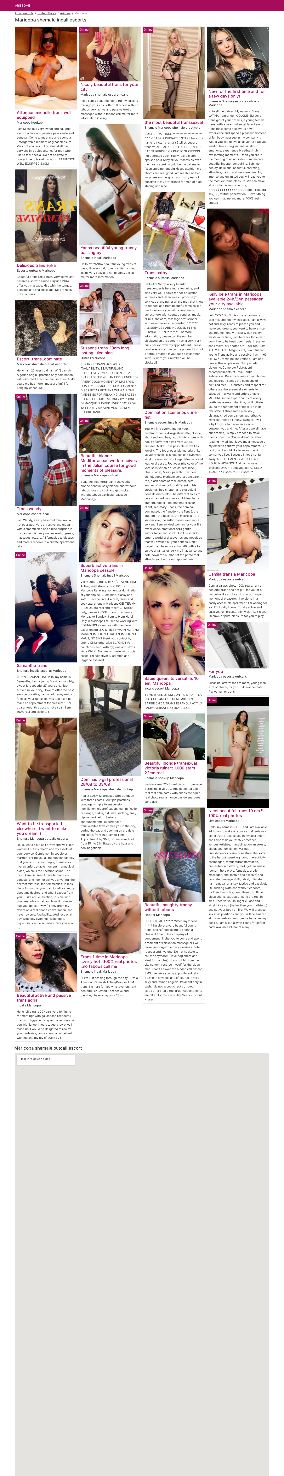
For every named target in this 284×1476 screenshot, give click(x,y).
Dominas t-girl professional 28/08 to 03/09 (107, 782)
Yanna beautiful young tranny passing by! (109, 250)
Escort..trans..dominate (39, 359)
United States (46, 13)
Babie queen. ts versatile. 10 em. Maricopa (172, 681)
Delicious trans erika (36, 265)
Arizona (65, 13)
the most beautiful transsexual (174, 122)
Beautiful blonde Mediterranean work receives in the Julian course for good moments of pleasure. (109, 463)
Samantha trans (32, 665)
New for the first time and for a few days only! (236, 94)
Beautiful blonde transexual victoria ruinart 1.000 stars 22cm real (171, 768)
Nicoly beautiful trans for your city (109, 87)
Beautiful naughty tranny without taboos (168, 907)
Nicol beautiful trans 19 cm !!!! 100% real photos (237, 813)
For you (215, 671)
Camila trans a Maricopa (231, 574)
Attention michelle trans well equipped (44, 115)
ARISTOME (22, 5)
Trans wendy (29, 508)
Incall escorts (24, 13)
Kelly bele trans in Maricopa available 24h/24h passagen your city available (235, 299)
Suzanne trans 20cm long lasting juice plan (105, 350)
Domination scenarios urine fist (171, 415)
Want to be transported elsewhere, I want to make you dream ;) (42, 828)
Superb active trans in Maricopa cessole (102, 568)
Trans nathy (156, 272)
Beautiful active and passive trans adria (44, 998)
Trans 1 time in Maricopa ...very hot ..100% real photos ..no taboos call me (109, 961)
